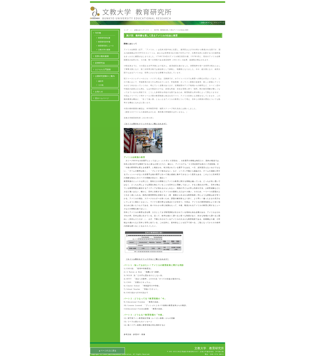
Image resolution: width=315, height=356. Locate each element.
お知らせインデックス (141, 30)
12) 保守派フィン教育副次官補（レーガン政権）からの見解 (149, 318)
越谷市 (100, 81)
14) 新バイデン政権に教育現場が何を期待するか (144, 325)
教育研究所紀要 (104, 38)
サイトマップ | (220, 23)
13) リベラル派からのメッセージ (138, 322)
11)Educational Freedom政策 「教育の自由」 (144, 309)
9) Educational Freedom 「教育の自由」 (142, 302)
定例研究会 (100, 63)
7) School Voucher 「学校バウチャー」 (141, 289)
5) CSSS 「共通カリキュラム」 (138, 282)
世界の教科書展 (102, 56)
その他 (100, 85)
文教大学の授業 (104, 50)
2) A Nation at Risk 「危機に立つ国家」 (142, 272)
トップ (126, 30)
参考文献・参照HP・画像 (134, 334)
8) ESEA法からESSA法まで (136, 293)
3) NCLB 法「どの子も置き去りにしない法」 (144, 275)
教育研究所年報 (104, 42)
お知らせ (99, 91)
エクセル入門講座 (103, 69)
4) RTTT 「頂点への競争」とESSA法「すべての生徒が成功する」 (153, 279)
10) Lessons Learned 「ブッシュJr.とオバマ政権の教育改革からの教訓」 (156, 305)
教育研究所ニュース (106, 46)
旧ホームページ (102, 98)
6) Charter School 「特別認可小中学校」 (142, 286)
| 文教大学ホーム (206, 23)
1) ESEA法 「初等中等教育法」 (138, 268)
